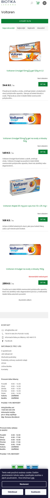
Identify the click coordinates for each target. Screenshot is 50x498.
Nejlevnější (21, 28)
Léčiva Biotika (6, 366)
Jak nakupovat (6, 354)
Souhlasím (35, 492)
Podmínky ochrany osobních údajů (14, 360)
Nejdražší (31, 28)
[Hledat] (31, 3)
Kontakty (4, 369)
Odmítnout (12, 492)
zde (32, 478)
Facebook (8, 341)
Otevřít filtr (25, 21)
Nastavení (24, 484)
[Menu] (44, 3)
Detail (43, 84)
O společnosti (6, 351)
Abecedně (41, 28)
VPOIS (3, 363)
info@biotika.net (11, 330)
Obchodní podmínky (8, 357)
